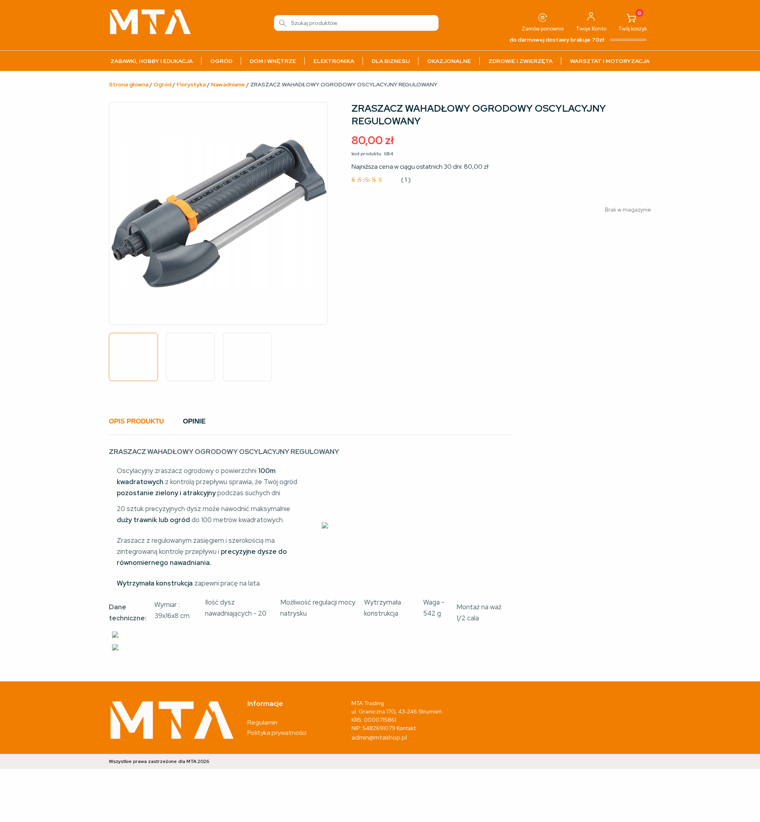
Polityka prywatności (276, 733)
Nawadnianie (228, 84)
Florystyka (191, 84)
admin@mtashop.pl (379, 737)
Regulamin (262, 722)
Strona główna (128, 84)
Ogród (162, 84)
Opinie (194, 421)
